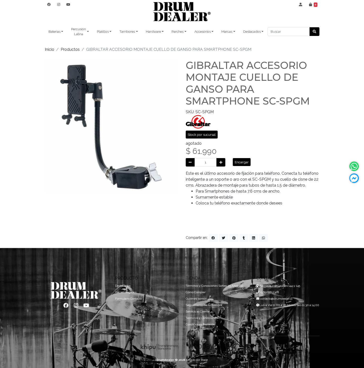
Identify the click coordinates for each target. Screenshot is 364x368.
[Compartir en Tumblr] (243, 238)
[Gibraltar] (198, 121)
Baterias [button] (54, 31)
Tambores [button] (127, 31)
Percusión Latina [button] (78, 31)
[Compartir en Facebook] (213, 238)
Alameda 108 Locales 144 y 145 (279, 285)
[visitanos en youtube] (68, 4)
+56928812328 (269, 292)
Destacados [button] (252, 31)
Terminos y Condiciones (202, 318)
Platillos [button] (103, 31)
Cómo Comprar (196, 292)
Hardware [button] (153, 31)
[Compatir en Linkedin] (253, 238)
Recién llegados (125, 292)
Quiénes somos (196, 298)
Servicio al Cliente (197, 311)
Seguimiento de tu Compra (204, 305)
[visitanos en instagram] (58, 4)
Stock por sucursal (202, 135)
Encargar (242, 162)
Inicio (49, 49)
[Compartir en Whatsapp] (263, 238)
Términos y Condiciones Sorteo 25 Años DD (214, 285)
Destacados (122, 285)
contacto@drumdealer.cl (275, 298)
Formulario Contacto (128, 298)
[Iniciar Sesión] (300, 4)
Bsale (204, 360)
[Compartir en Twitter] (223, 238)
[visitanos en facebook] (49, 4)
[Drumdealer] (182, 12)
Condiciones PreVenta (200, 324)
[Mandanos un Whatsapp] (354, 166)
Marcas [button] (226, 31)
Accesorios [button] (202, 31)
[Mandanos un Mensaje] (354, 178)
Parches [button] (177, 31)
